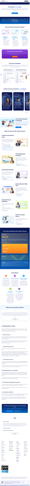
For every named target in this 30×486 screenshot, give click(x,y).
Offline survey (18, 165)
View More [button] (14, 433)
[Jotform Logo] (3, 1)
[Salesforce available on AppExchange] (4, 471)
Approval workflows (5, 210)
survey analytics (22, 188)
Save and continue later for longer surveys (8, 149)
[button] (1, 75)
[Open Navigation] (28, 1)
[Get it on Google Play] (4, 467)
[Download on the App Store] (4, 469)
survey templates (8, 146)
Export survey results (19, 195)
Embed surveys (18, 164)
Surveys (7, 1)
